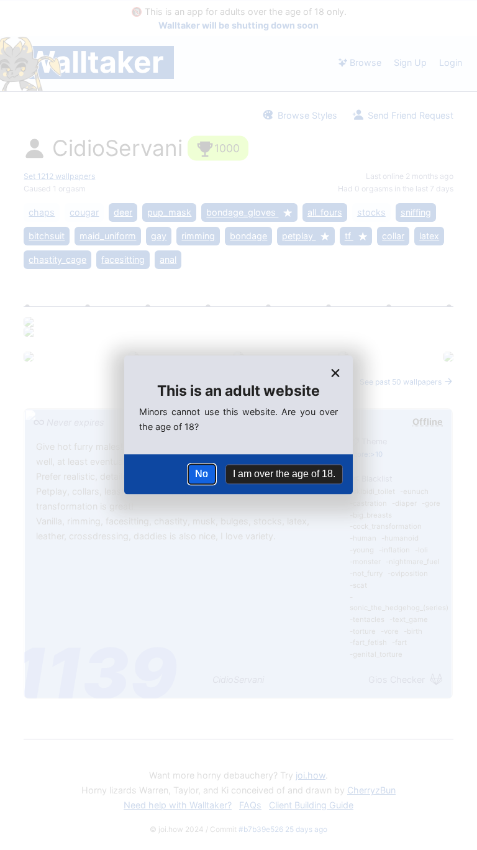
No (201, 473)
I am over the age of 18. (284, 473)
